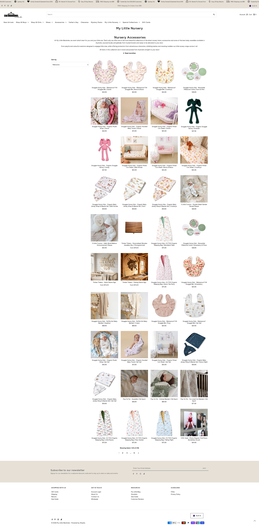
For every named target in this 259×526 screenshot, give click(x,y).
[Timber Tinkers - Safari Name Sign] (104, 266)
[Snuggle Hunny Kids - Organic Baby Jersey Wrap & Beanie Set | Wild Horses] (104, 189)
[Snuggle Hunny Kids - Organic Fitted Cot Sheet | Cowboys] (194, 150)
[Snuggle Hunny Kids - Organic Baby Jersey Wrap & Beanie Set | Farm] (134, 189)
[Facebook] (1, 6)
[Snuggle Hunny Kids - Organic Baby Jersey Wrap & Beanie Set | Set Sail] (104, 383)
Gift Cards (54, 492)
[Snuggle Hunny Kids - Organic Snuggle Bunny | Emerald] (194, 111)
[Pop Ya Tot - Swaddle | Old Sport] (134, 383)
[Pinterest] (4, 6)
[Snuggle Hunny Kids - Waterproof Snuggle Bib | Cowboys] (164, 72)
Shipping (54, 494)
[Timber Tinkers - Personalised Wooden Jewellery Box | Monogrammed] (134, 227)
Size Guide (54, 499)
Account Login (96, 492)
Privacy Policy (175, 494)
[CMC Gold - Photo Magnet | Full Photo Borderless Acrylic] (194, 422)
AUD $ (254, 6)
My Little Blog (135, 492)
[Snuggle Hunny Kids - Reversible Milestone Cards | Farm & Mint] (194, 72)
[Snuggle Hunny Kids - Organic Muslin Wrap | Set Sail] (104, 344)
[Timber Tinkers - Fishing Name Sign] (134, 266)
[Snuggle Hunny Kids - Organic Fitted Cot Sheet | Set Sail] (164, 344)
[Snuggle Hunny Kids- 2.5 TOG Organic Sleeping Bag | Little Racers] (104, 422)
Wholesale (94, 499)
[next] (138, 453)
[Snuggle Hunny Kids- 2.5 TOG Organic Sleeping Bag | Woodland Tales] (164, 227)
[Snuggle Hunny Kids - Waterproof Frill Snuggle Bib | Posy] (164, 305)
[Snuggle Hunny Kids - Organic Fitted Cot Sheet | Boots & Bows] (164, 150)
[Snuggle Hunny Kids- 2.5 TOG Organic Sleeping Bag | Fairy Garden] (134, 422)
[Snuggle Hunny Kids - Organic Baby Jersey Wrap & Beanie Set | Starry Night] (194, 344)
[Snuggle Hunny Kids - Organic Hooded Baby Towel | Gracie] (134, 111)
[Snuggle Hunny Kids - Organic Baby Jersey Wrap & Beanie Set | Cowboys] (164, 189)
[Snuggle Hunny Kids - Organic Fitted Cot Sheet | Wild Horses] (134, 150)
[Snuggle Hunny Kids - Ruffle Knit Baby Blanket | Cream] (134, 305)
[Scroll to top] (254, 520)
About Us (94, 494)
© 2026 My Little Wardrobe (60, 523)
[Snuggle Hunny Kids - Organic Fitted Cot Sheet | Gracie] (164, 111)
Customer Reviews (137, 499)
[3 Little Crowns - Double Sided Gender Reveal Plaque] (194, 189)
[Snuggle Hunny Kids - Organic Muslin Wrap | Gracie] (104, 111)
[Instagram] (8, 6)
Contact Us (95, 497)
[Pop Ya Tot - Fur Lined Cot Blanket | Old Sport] (194, 383)
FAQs (173, 492)
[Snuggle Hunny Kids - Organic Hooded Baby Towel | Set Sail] (134, 344)
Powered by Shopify (78, 523)
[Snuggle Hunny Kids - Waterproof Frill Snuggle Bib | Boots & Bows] (134, 72)
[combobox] (129, 14)
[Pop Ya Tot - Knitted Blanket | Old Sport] (164, 383)
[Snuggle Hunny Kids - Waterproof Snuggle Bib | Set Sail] (194, 305)
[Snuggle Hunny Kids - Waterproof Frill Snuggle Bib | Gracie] (104, 72)
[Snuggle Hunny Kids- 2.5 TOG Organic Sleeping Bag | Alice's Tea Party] (164, 266)
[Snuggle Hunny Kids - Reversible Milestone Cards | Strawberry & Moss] (194, 227)
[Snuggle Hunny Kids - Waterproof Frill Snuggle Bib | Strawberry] (194, 266)
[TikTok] (11, 6)
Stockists (134, 494)
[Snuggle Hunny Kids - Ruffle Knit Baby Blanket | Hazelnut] (104, 305)
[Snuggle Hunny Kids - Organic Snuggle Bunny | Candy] (104, 150)
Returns (53, 497)
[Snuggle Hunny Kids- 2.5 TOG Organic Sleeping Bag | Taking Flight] (164, 422)
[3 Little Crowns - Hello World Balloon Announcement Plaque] (104, 227)
